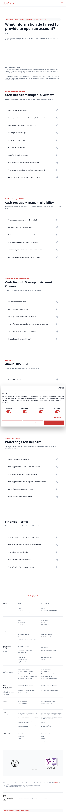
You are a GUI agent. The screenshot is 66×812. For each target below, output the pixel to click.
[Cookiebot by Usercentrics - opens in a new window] (57, 388)
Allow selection (33, 423)
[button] (61, 3)
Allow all (54, 423)
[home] (8, 3)
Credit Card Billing (28, 798)
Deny (12, 423)
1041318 (56, 782)
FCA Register (44, 798)
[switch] (25, 411)
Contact (21, 798)
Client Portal (37, 798)
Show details (57, 417)
